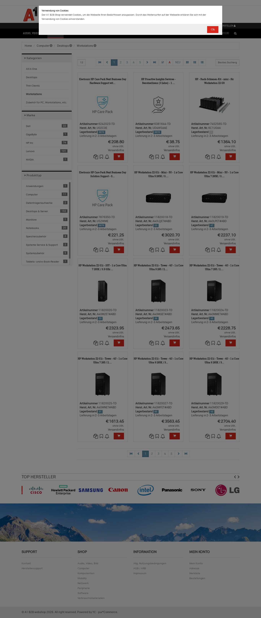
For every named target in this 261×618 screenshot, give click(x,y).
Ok (213, 29)
